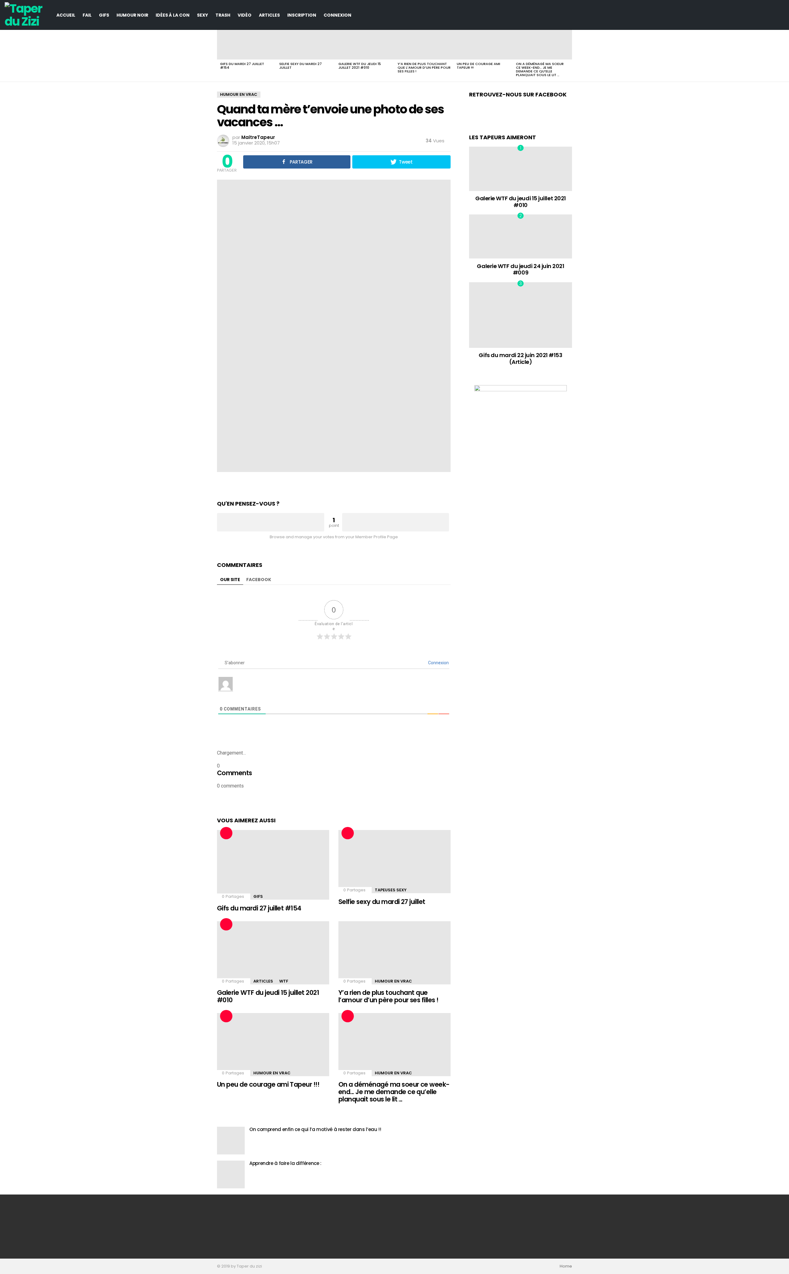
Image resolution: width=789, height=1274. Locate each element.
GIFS (104, 15)
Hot (226, 833)
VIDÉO (244, 15)
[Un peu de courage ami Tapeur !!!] (483, 44)
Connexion (337, 15)
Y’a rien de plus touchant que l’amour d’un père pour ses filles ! (424, 67)
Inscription (301, 15)
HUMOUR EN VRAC (393, 981)
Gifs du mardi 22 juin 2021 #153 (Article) (520, 358)
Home (566, 1266)
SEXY (202, 15)
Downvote (395, 522)
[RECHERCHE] (780, 15)
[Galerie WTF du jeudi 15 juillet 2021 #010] (364, 44)
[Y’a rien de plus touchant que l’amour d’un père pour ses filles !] (424, 44)
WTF (283, 981)
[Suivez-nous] (770, 15)
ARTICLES (269, 15)
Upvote (270, 522)
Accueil (65, 15)
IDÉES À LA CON (173, 15)
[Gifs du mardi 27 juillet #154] (246, 44)
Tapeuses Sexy (391, 890)
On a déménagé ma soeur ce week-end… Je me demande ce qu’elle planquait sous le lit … (540, 69)
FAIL (87, 15)
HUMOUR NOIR (132, 15)
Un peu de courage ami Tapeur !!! (478, 65)
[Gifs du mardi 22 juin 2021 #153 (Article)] (520, 315)
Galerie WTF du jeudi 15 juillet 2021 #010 (359, 65)
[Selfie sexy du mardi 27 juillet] (305, 44)
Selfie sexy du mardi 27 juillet (300, 65)
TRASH (222, 15)
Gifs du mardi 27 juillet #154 (242, 65)
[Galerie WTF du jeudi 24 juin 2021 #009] (520, 236)
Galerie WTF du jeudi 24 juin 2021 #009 (520, 269)
